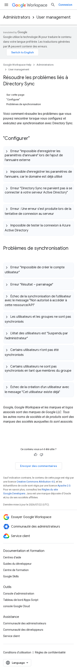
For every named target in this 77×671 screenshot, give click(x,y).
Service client (11, 636)
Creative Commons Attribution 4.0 (36, 481)
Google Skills (11, 576)
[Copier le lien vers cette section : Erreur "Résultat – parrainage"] (57, 284)
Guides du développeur (17, 563)
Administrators (16, 17)
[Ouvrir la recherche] (53, 4)
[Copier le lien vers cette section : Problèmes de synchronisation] (7, 254)
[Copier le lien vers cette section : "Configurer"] (34, 138)
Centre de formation (16, 570)
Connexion (65, 4)
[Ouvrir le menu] (6, 4)
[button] (38, 155)
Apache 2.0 (63, 485)
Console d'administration (18, 593)
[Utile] (35, 455)
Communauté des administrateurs (24, 623)
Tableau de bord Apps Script (20, 599)
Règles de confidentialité (50, 652)
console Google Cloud (16, 606)
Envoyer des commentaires (38, 466)
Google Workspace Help (17, 64)
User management (53, 17)
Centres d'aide (12, 557)
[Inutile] (41, 455)
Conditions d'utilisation (17, 652)
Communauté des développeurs (23, 629)
